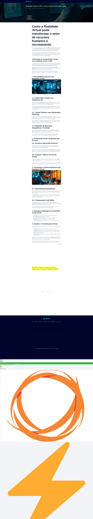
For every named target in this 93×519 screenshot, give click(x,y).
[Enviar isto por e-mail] (42, 291)
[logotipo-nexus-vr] (28, 1)
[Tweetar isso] (45, 291)
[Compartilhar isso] (44, 291)
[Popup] (66, 1)
